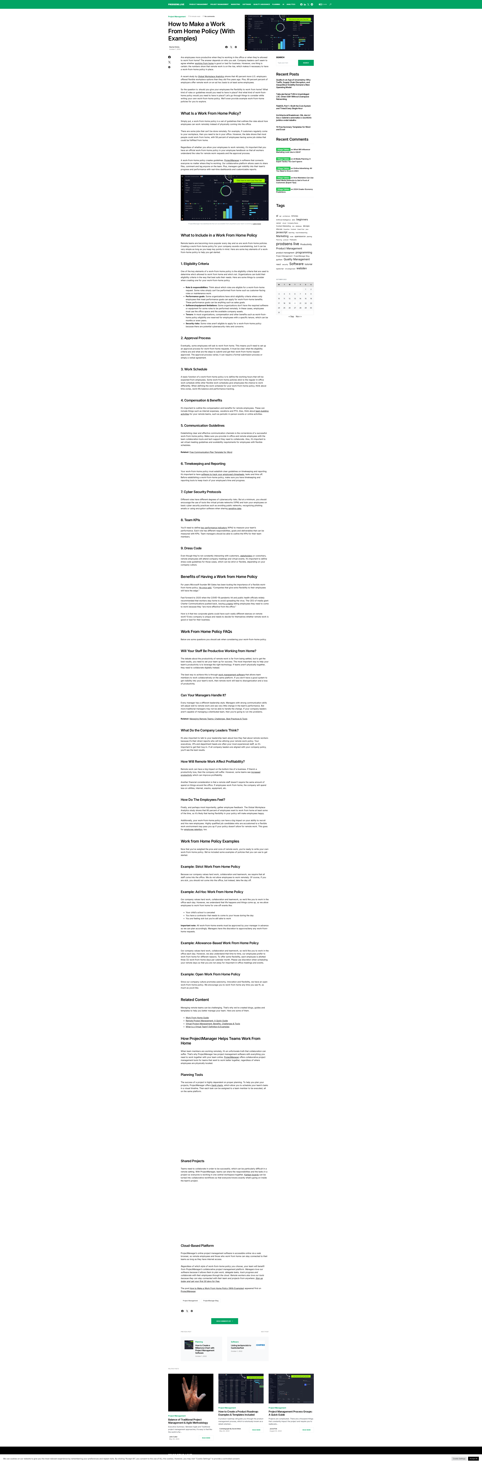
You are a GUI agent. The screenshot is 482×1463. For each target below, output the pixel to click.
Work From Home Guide (197, 1017)
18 (284, 303)
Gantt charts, (217, 1085)
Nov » (299, 316)
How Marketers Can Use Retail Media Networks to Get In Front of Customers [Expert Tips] (294, 180)
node (291, 236)
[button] (322, 4)
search (306, 63)
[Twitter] (308, 4)
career (278, 223)
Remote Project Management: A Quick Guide (207, 1020)
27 (295, 308)
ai (277, 215)
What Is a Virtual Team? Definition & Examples (207, 1026)
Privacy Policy (215, 1452)
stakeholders (246, 555)
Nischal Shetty (174, 47)
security (285, 264)
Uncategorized (290, 269)
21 (300, 303)
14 (300, 298)
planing (309, 236)
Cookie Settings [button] (459, 1459)
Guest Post (300, 229)
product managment (285, 252)
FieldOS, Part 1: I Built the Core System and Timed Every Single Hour (293, 107)
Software (235, 1252)
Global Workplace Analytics (211, 76)
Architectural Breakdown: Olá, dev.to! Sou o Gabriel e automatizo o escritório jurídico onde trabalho (293, 117)
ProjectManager (231, 160)
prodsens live (287, 244)
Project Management (177, 16)
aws (293, 220)
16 (311, 298)
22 (306, 303)
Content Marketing (283, 226)
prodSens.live (176, 4)
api (280, 216)
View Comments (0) (223, 1231)
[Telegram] (312, 4)
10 (279, 298)
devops (306, 226)
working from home (204, 63)
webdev (301, 268)
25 (284, 308)
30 (311, 308)
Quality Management (297, 259)
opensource (300, 236)
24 (279, 308)
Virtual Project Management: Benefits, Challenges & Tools (213, 1023)
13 (295, 298)
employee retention (193, 829)
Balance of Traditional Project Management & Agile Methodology (188, 1331)
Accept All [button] (473, 1459)
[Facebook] (301, 4)
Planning (199, 1252)
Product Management (289, 248)
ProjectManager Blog (210, 1210)
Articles (294, 216)
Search (280, 57)
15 (305, 298)
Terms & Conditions (241, 1452)
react (278, 264)
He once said (205, 587)
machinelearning (301, 233)
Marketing (282, 236)
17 (279, 303)
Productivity (306, 244)
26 (289, 308)
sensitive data (234, 508)
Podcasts (293, 240)
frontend (293, 229)
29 (306, 308)
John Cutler (173, 1347)
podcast (285, 240)
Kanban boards (251, 1130)
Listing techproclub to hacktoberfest (241, 1256)
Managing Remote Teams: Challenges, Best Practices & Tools (218, 719)
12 (289, 298)
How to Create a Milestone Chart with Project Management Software (204, 1259)
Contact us (260, 1452)
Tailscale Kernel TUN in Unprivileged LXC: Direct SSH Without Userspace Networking (292, 96)
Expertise (286, 229)
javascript (281, 232)
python (279, 259)
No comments (210, 16)
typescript (280, 269)
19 (289, 303)
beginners (302, 219)
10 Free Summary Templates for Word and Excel (293, 128)
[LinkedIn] (305, 4)
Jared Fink (273, 1338)
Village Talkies (283, 149)
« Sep (291, 316)
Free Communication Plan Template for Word (211, 452)
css (293, 226)
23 (311, 303)
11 (284, 298)
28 (300, 308)
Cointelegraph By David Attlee (230, 1338)
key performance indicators (214, 527)
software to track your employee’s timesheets (222, 474)
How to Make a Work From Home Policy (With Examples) (217, 1198)
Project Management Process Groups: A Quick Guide (290, 1323)
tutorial (308, 264)
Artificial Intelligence (283, 220)
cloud (284, 223)
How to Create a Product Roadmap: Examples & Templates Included (238, 1323)
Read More (206, 1348)
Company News (292, 223)
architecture (286, 216)
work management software (231, 674)
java (307, 229)
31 (279, 312)
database (299, 226)
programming (304, 252)
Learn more (257, 224)
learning (291, 233)
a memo (229, 603)
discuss (279, 229)
